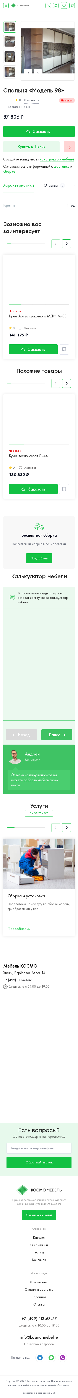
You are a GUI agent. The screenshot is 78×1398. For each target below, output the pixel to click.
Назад (24, 735)
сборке (9, 171)
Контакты (39, 1259)
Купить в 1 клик (32, 147)
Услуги (39, 1252)
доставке (62, 166)
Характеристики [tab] (18, 185)
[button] (28, 73)
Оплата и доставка (39, 1289)
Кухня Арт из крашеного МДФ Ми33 (38, 316)
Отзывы (39, 1304)
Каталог (39, 1237)
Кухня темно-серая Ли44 (28, 456)
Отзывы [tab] (53, 185)
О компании (39, 1245)
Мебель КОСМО (20, 966)
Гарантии (39, 1297)
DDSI (53, 1393)
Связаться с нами (39, 1215)
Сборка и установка (26, 896)
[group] (48, 50)
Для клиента (39, 1282)
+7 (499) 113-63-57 (17, 980)
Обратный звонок (39, 1162)
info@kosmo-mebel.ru (39, 1337)
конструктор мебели (57, 159)
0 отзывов (31, 100)
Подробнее (39, 558)
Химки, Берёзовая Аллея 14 (24, 972)
